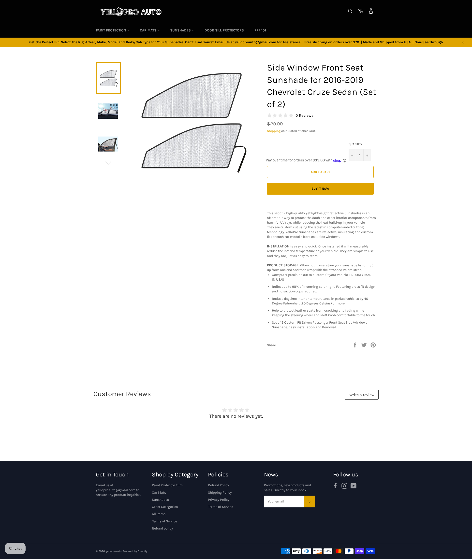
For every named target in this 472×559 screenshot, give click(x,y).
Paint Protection (111, 30)
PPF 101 (260, 30)
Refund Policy (218, 485)
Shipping (273, 131)
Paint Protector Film (167, 485)
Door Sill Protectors (224, 30)
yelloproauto (113, 551)
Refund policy (162, 528)
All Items (158, 514)
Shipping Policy (220, 492)
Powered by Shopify (135, 551)
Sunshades (181, 30)
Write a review (361, 394)
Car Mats (148, 30)
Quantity (355, 144)
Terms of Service (164, 521)
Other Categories (165, 507)
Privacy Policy (218, 500)
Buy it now (320, 188)
